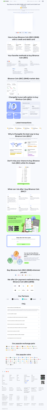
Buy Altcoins (40, 390)
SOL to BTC (32, 397)
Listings (25, 377)
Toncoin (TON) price (41, 403)
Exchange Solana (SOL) (4, 398)
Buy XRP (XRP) (10, 387)
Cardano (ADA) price (33, 403)
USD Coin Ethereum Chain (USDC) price (20, 404)
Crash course (18, 380)
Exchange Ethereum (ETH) (5, 397)
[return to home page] (6, 1)
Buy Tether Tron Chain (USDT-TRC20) (26, 390)
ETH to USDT (18, 397)
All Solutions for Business (27, 376)
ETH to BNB (18, 398)
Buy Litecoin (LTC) (4, 390)
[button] (30, 1)
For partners (32, 380)
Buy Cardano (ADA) (33, 389)
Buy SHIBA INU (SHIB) (41, 387)
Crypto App (3, 382)
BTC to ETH (10, 397)
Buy (2, 377)
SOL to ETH (32, 398)
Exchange (3, 376)
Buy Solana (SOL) (11, 390)
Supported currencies (11, 377)
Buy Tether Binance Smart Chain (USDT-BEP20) (27, 392)
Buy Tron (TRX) (18, 387)
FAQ (17, 376)
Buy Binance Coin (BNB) (19, 390)
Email (17, 241)
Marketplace (3, 380)
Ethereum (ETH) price (4, 403)
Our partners (10, 380)
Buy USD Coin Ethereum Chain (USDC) (34, 388)
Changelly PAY (26, 380)
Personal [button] (11, 1)
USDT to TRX (25, 398)
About (10, 376)
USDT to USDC (25, 397)
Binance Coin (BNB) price (27, 403)
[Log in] (43, 1)
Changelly (7, 368)
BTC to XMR (10, 398)
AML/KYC (32, 381)
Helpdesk (18, 377)
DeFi (2, 381)
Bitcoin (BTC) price (11, 403)
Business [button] (15, 1)
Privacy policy (32, 377)
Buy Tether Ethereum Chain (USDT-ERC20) (27, 388)
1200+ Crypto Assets (10, 368)
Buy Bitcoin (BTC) (4, 387)
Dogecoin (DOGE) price (19, 405)
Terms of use (32, 376)
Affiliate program (26, 381)
